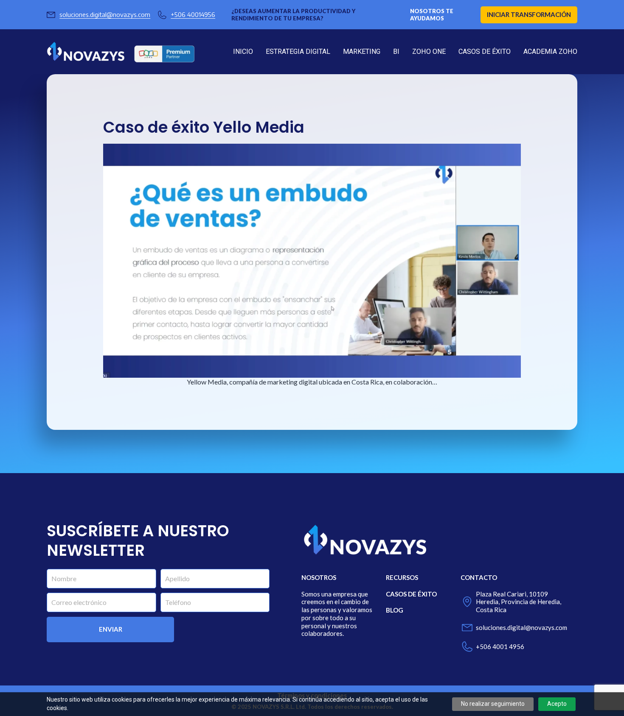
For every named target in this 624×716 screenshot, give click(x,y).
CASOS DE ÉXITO (484, 51)
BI (396, 51)
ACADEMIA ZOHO (550, 51)
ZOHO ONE (429, 51)
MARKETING (361, 51)
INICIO (243, 51)
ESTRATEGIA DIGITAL (298, 51)
